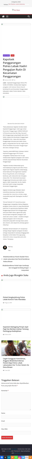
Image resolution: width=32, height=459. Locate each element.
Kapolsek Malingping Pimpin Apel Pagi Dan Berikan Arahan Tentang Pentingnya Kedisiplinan (15, 329)
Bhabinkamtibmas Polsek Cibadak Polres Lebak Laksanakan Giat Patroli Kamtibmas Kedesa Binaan (16, 259)
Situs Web (4, 429)
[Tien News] (3, 16)
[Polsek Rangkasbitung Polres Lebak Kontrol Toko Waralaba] (16, 280)
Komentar (5, 391)
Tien (14, 80)
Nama (3, 413)
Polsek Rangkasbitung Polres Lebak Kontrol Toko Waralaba (14, 298)
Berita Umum (6, 55)
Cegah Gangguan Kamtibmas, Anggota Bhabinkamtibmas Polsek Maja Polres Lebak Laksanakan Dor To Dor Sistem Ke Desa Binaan (16, 362)
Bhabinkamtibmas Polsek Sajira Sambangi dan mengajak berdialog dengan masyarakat (16, 268)
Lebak (12, 55)
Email (3, 421)
